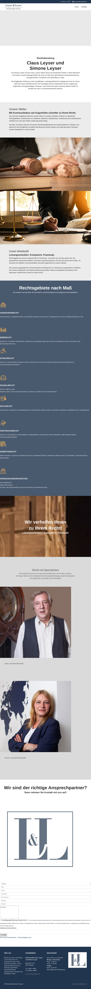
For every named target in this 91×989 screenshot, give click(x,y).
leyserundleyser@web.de (80, 1)
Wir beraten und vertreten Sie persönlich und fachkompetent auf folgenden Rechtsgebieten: (45, 292)
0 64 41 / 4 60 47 (66, 1)
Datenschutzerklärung (44, 920)
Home (76, 7)
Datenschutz (83, 984)
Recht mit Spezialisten (45, 570)
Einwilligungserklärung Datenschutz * (15, 920)
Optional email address (8, 928)
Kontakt (84, 7)
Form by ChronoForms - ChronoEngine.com (15, 937)
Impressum (75, 984)
